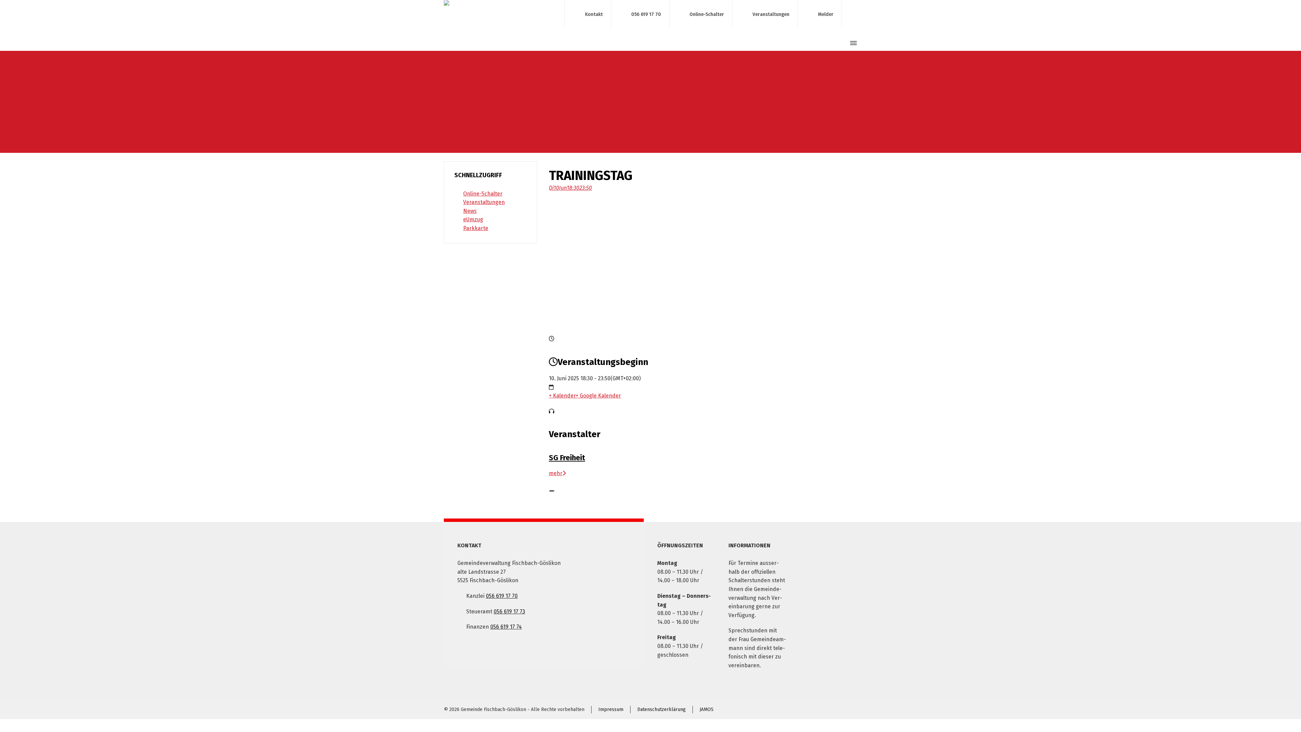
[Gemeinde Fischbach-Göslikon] (500, 14)
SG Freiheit (567, 457)
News (470, 211)
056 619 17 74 (506, 627)
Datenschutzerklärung (661, 709)
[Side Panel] (852, 43)
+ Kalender (562, 395)
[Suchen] (841, 43)
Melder (825, 14)
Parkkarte (475, 228)
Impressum (610, 709)
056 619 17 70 (646, 14)
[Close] (551, 491)
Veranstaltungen (770, 14)
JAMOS (707, 709)
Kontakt (594, 14)
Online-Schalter (706, 14)
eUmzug (473, 219)
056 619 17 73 (509, 611)
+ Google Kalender (598, 395)
